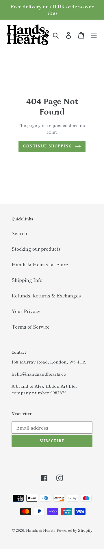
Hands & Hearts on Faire (40, 264)
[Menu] (94, 35)
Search (19, 233)
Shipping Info (27, 279)
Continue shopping (47, 146)
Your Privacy (26, 311)
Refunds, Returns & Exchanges (46, 295)
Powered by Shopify (74, 530)
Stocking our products (36, 248)
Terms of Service (31, 326)
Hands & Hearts (40, 530)
